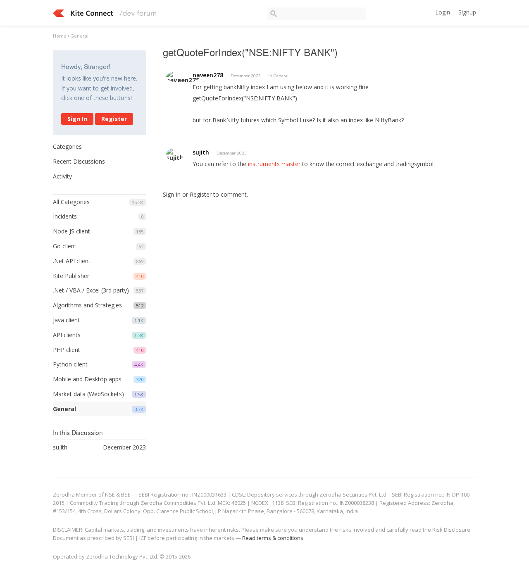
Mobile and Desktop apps (87, 379)
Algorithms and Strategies (87, 305)
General (64, 409)
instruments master (274, 164)
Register (114, 119)
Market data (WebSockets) (88, 394)
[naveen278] (183, 76)
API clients (67, 335)
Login (442, 12)
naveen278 (208, 75)
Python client (70, 364)
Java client (66, 320)
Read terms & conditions (272, 538)
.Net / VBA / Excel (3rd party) (91, 290)
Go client (64, 246)
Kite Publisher (71, 276)
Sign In (77, 119)
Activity (62, 176)
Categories (67, 146)
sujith (201, 152)
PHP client (66, 350)
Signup (467, 12)
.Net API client (72, 261)
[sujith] (174, 154)
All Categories (71, 202)
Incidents (65, 216)
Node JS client (71, 231)
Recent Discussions (79, 161)
